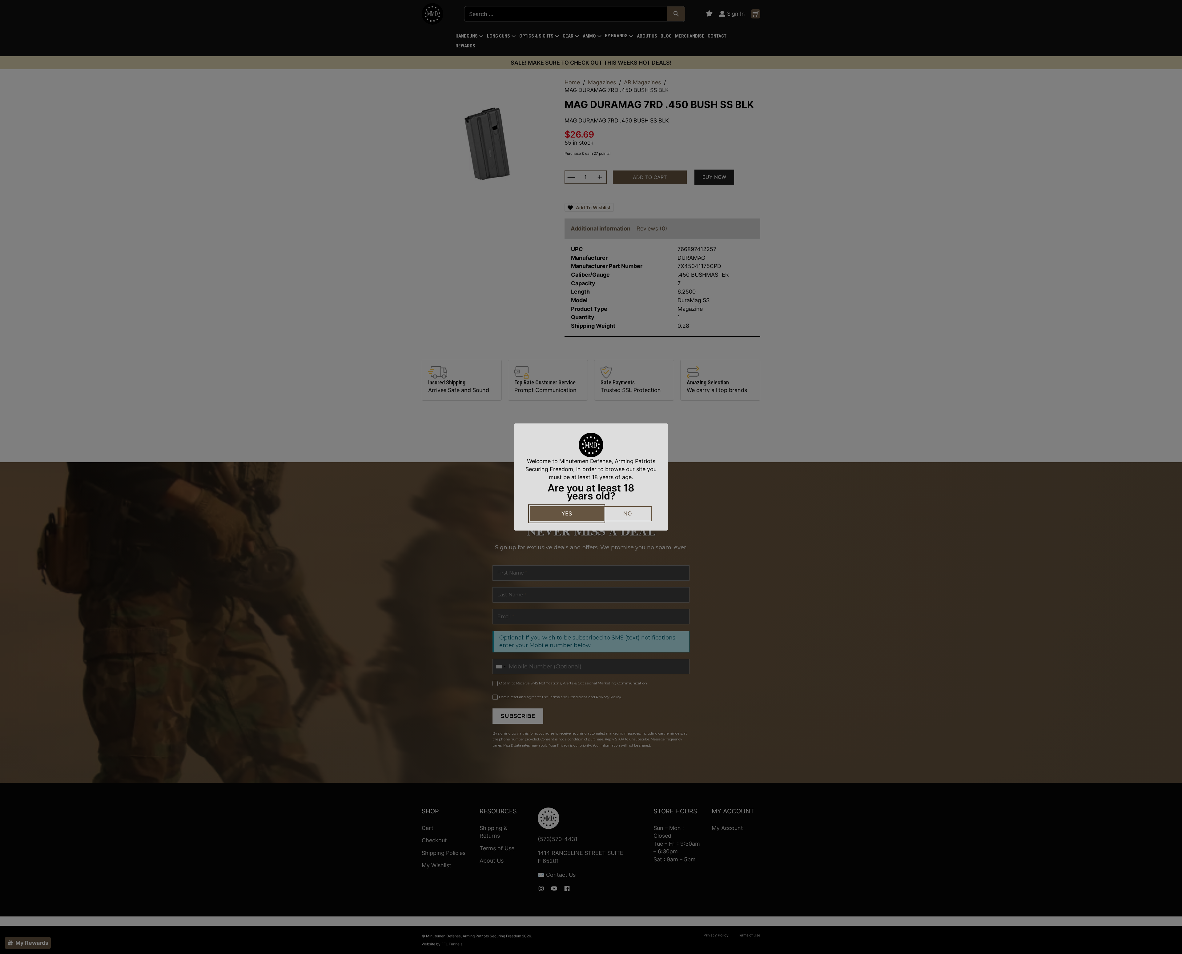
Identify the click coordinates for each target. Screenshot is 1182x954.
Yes (566, 513)
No (627, 513)
